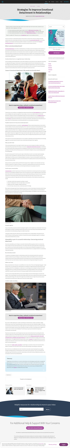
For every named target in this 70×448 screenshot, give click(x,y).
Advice (46, 1)
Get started (66, 1)
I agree (63, 444)
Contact (57, 1)
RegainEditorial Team (39, 16)
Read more (8, 374)
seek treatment (25, 125)
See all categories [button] (52, 75)
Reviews (52, 1)
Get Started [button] (56, 53)
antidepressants (41, 115)
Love (49, 71)
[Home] (2, 1)
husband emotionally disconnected (33, 146)
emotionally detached (35, 40)
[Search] (64, 26)
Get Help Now (23, 35)
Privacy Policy (41, 443)
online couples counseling (17, 344)
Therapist (50, 69)
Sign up (47, 409)
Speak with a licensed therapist (35, 428)
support (15, 367)
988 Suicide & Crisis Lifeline (33, 30)
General (50, 65)
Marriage (50, 67)
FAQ (49, 1)
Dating (38, 6)
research (30, 339)
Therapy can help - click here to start (26, 107)
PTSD (10, 118)
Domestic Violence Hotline (29, 31)
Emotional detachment (9, 48)
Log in (61, 1)
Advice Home (32, 6)
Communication (8, 171)
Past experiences (37, 112)
